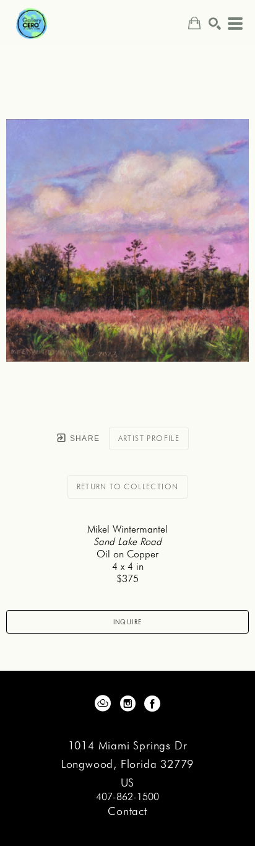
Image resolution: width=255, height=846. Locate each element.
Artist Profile (149, 438)
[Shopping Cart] (194, 23)
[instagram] (127, 704)
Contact (127, 811)
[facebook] (152, 704)
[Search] (215, 23)
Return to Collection (128, 486)
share (83, 438)
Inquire (127, 622)
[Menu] (235, 23)
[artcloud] (103, 704)
